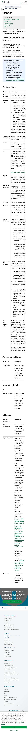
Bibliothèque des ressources (11, 629)
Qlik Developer (7, 620)
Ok (14, 727)
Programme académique (10, 697)
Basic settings (7, 21)
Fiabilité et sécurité (9, 665)
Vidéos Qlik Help (8, 618)
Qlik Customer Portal (9, 627)
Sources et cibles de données (11, 680)
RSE (5, 693)
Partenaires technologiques (11, 678)
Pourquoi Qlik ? (7, 663)
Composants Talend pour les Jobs (13, 6)
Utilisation (6, 26)
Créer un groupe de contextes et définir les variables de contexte (18, 567)
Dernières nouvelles (9, 703)
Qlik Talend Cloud (8, 642)
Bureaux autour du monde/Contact (13, 705)
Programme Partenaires (10, 699)
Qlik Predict (7, 654)
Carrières (6, 701)
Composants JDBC (13, 8)
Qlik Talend (6, 640)
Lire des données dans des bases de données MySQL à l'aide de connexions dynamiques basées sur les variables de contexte (19, 524)
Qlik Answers (7, 652)
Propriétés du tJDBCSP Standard (12, 19)
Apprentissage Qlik (9, 625)
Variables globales (8, 25)
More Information (14, 730)
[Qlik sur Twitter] (22, 710)
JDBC (6, 8)
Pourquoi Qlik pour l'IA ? (10, 672)
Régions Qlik (7, 682)
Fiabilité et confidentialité (10, 667)
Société (6, 689)
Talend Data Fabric (8, 644)
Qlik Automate (7, 656)
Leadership (7, 691)
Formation (6, 622)
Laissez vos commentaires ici (12, 601)
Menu (26, 2)
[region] (14, 722)
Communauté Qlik (14, 710)
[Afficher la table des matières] (3, 6)
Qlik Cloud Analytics (9, 650)
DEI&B (5, 695)
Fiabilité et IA (7, 669)
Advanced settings (8, 23)
